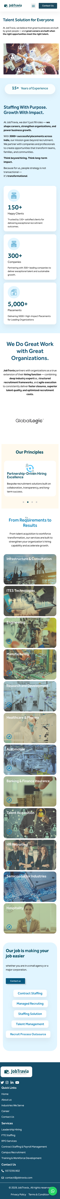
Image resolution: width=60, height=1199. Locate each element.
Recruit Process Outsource (28, 1034)
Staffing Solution (30, 1014)
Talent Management (30, 1024)
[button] (33, 5)
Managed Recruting (30, 1004)
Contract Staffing (30, 993)
